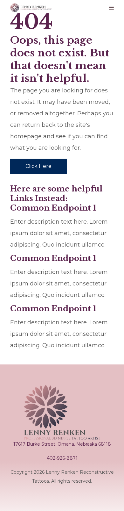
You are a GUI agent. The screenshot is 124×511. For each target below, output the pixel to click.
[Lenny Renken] (31, 7)
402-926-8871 (62, 458)
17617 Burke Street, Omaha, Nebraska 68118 (62, 444)
